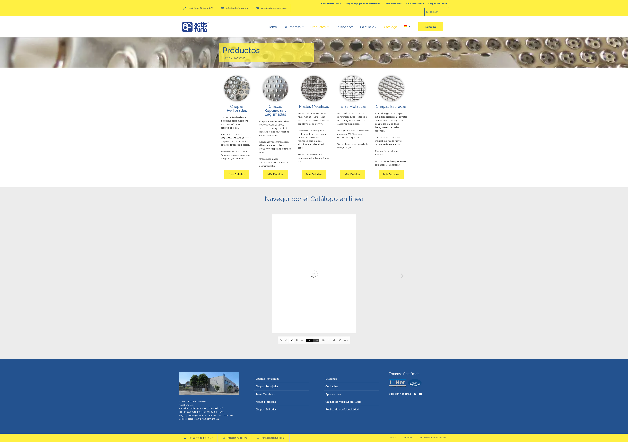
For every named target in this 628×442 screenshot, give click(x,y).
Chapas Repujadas (267, 386)
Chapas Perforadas (330, 3)
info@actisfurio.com (237, 8)
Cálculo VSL (368, 27)
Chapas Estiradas (437, 3)
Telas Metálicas (392, 3)
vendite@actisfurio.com (274, 8)
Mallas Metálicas (415, 3)
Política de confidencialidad (342, 409)
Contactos (331, 386)
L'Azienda (331, 378)
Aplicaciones (344, 27)
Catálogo (390, 27)
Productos (318, 27)
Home (272, 27)
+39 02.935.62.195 (191, 412)
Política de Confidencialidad (432, 437)
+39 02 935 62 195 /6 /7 (200, 8)
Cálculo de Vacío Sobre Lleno (343, 401)
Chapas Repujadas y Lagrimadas (362, 3)
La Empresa (292, 27)
